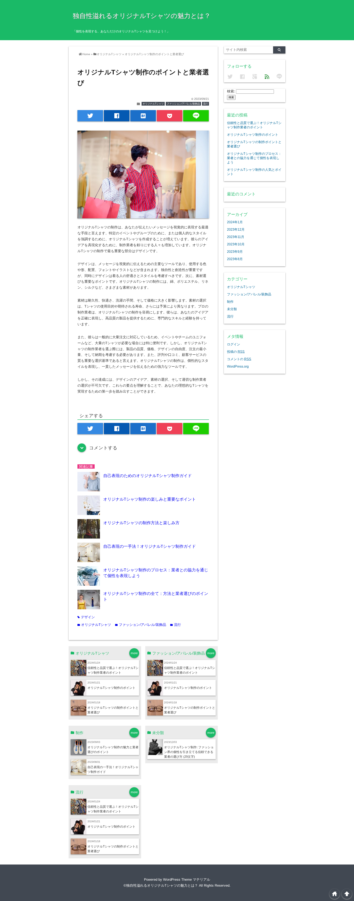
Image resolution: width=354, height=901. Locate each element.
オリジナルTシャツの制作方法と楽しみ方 (141, 523)
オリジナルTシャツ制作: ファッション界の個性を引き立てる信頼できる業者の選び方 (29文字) (189, 751)
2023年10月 (236, 244)
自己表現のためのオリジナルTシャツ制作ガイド (147, 475)
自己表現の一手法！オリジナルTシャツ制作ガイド (149, 546)
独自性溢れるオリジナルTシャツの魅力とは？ (142, 15)
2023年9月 (235, 251)
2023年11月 (235, 237)
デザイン (86, 617)
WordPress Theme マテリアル (186, 880)
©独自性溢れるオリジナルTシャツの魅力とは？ (161, 885)
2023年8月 (235, 259)
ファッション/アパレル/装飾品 (183, 103)
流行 (205, 103)
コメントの (239, 359)
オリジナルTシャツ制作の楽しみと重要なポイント (149, 499)
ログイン (233, 344)
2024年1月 (235, 222)
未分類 (232, 309)
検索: (231, 91)
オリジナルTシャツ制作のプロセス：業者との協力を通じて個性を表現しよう (254, 158)
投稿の (236, 351)
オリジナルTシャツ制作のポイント (111, 687)
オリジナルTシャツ (153, 103)
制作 (230, 301)
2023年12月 (236, 229)
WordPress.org (238, 366)
